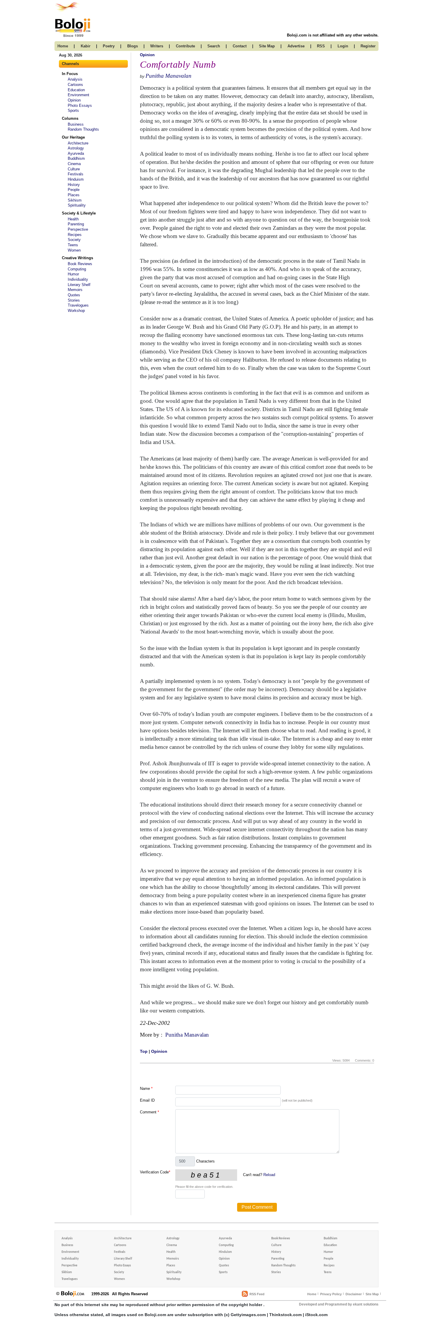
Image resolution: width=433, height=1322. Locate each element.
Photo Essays (80, 105)
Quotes (74, 295)
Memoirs (75, 289)
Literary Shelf (79, 284)
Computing (77, 269)
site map (267, 46)
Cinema (74, 164)
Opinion (74, 100)
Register (368, 46)
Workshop (76, 310)
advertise (296, 46)
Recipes (75, 234)
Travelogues (78, 305)
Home (311, 1294)
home (62, 46)
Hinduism (76, 179)
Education (76, 90)
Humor (73, 274)
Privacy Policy (331, 1294)
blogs (132, 46)
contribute (185, 46)
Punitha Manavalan (168, 76)
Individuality (78, 279)
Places (74, 195)
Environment (78, 95)
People (74, 189)
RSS (321, 46)
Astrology (76, 148)
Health (73, 219)
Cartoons (75, 84)
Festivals (75, 174)
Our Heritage (73, 137)
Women (74, 250)
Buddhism (76, 158)
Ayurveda (76, 153)
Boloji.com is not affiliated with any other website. (333, 35)
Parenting (76, 224)
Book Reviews (80, 264)
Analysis (75, 79)
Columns (70, 118)
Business (76, 124)
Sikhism (75, 200)
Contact (240, 46)
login (343, 46)
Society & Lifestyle (79, 213)
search (213, 46)
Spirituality (77, 205)
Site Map (372, 1294)
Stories (74, 300)
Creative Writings (77, 258)
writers (156, 46)
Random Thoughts (83, 129)
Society (74, 239)
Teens (73, 245)
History (74, 184)
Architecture (78, 143)
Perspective (78, 229)
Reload (269, 1175)
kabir (85, 46)
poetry (109, 46)
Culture (74, 169)
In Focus (70, 73)
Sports (73, 110)
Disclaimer (354, 1294)
